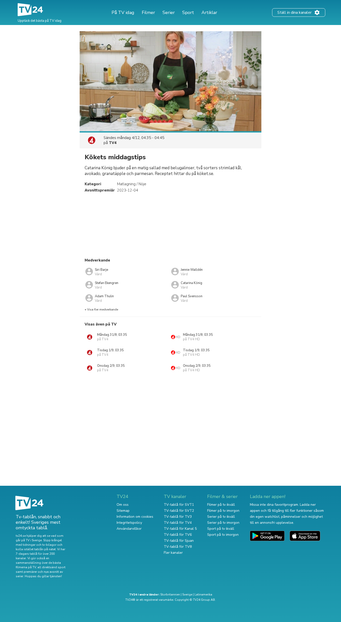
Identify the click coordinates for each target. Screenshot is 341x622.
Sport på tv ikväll (220, 528)
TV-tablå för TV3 (178, 516)
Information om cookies (135, 516)
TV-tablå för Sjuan (179, 540)
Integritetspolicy (129, 522)
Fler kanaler (173, 552)
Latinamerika (203, 594)
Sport (188, 13)
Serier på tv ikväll (221, 516)
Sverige (187, 594)
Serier (169, 13)
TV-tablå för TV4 (178, 522)
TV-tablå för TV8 (178, 546)
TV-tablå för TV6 (178, 534)
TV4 (113, 142)
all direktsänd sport (51, 567)
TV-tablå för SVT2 (179, 510)
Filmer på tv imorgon (223, 510)
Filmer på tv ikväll (221, 504)
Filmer (148, 13)
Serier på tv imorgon (223, 522)
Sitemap (123, 510)
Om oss (123, 504)
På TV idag (123, 13)
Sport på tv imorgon (223, 534)
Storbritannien (170, 594)
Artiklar (209, 13)
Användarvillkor (129, 528)
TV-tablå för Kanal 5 (180, 528)
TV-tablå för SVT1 (179, 504)
